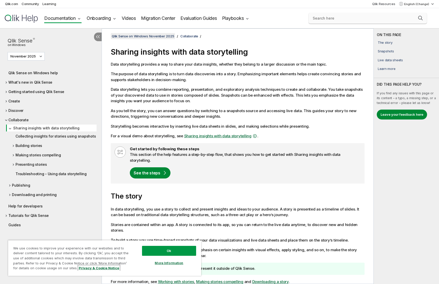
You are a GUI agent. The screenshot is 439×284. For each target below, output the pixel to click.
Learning (49, 4)
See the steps (147, 172)
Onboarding (99, 18)
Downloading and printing (34, 194)
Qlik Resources (383, 4)
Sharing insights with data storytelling (46, 128)
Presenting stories (31, 164)
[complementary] (406, 156)
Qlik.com (11, 4)
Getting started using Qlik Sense (36, 91)
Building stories (28, 145)
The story (385, 42)
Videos (129, 18)
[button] (420, 18)
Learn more (387, 69)
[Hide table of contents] (98, 37)
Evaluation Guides (198, 18)
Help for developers (25, 206)
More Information (169, 263)
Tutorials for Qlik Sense (28, 215)
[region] (104, 258)
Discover (15, 110)
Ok (169, 251)
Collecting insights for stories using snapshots (55, 136)
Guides (14, 225)
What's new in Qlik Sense (30, 82)
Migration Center (158, 18)
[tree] (51, 148)
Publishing (21, 185)
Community (30, 4)
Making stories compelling (38, 155)
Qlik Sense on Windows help (33, 73)
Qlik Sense (21, 41)
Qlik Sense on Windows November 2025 (143, 36)
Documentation (60, 18)
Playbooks (233, 18)
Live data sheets (390, 60)
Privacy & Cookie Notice (99, 268)
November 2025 (23, 56)
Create (14, 101)
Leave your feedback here (402, 114)
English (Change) (417, 4)
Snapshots (386, 51)
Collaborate (18, 120)
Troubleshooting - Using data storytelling (51, 174)
